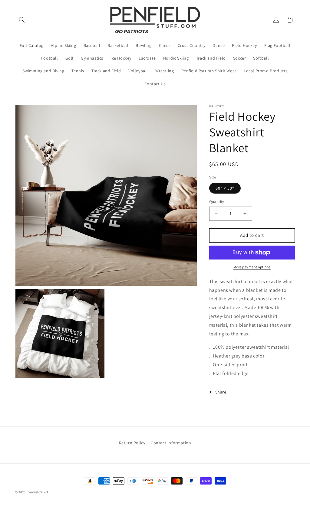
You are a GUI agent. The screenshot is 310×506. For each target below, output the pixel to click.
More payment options (252, 267)
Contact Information (171, 443)
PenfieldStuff (38, 492)
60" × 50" (225, 188)
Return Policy (132, 443)
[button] (21, 19)
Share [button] (220, 392)
